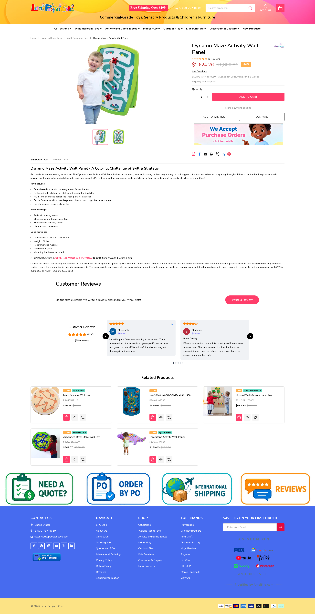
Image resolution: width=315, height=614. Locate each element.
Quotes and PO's (106, 548)
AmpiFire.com (263, 584)
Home (34, 38)
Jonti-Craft (186, 536)
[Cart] (280, 8)
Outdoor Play (171, 28)
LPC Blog (101, 525)
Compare (261, 117)
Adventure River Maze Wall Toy (81, 437)
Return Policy (103, 566)
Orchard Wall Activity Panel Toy (254, 395)
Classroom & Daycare (223, 28)
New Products (252, 28)
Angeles (185, 554)
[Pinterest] (229, 154)
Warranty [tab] (60, 159)
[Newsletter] (280, 527)
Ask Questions (199, 71)
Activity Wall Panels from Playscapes (73, 257)
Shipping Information (107, 578)
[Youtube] (56, 545)
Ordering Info (103, 542)
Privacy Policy (104, 560)
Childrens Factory (190, 542)
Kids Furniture (195, 28)
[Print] (211, 154)
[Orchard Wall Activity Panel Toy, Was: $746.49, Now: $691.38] (217, 401)
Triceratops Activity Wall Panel (167, 437)
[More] (69, 28)
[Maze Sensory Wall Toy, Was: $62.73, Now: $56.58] (45, 401)
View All (185, 578)
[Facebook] (199, 154)
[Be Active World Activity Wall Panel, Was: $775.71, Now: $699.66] (131, 401)
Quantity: (197, 89)
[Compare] (83, 417)
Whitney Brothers (191, 531)
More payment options (238, 108)
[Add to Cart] (66, 417)
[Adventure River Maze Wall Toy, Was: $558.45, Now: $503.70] (45, 443)
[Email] (205, 154)
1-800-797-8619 (45, 531)
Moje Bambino (189, 548)
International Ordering (108, 554)
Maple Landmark (190, 572)
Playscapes (187, 525)
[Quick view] (74, 417)
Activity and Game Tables (121, 28)
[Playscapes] (277, 45)
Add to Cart (248, 97)
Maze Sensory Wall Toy (76, 395)
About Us (101, 531)
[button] (238, 134)
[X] (217, 154)
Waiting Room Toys (87, 28)
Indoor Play (150, 28)
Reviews (101, 572)
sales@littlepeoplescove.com (51, 536)
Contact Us (102, 536)
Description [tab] (39, 159)
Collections (61, 28)
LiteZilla (185, 560)
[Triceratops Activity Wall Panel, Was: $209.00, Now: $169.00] (131, 443)
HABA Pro (187, 566)
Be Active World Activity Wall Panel (170, 395)
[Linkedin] (223, 154)
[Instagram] (48, 545)
